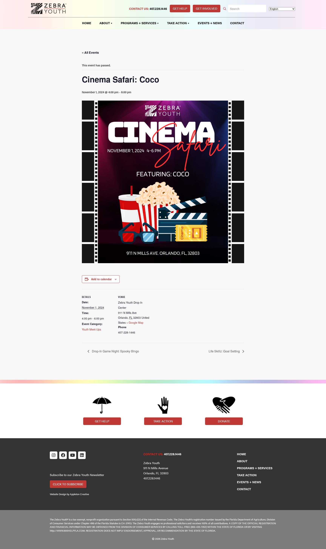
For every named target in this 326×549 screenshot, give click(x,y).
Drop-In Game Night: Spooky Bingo (115, 351)
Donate (224, 421)
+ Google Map (134, 322)
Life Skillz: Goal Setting (225, 351)
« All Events (90, 52)
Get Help (180, 8)
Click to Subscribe (68, 484)
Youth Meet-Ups (91, 329)
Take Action (163, 421)
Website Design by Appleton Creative (69, 494)
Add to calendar (101, 279)
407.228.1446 (158, 8)
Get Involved (206, 8)
